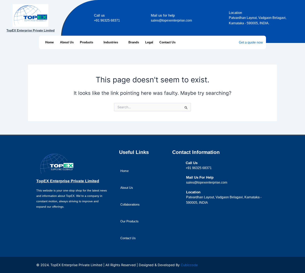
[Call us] (88, 15)
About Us (67, 42)
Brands (133, 42)
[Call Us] (180, 163)
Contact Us (167, 42)
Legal (149, 42)
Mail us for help (163, 15)
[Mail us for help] (145, 15)
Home (49, 42)
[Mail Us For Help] (180, 177)
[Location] (223, 13)
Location (235, 13)
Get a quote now (251, 42)
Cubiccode (189, 265)
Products (86, 42)
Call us (99, 15)
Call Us (192, 163)
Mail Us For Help (200, 177)
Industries (111, 42)
